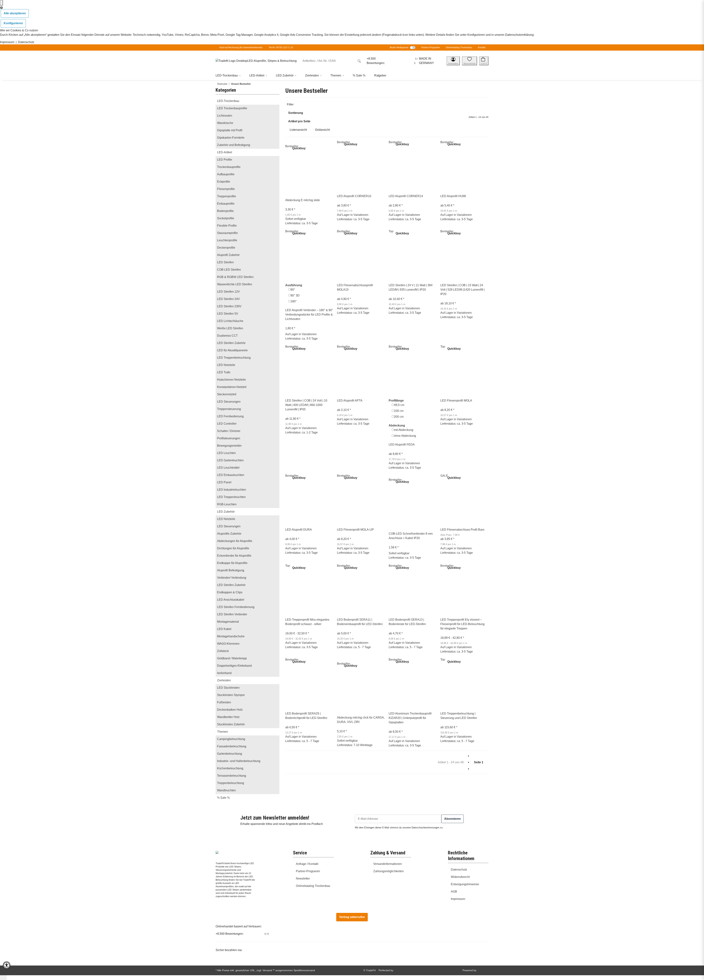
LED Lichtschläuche (230, 321)
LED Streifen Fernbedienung (235, 607)
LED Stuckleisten (228, 687)
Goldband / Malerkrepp (232, 658)
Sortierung (295, 112)
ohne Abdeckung (405, 435)
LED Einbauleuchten (230, 475)
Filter (290, 104)
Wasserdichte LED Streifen (234, 284)
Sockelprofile (225, 218)
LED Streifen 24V (228, 299)
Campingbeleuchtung (231, 739)
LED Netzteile (226, 365)
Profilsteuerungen (228, 438)
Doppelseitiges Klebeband (234, 665)
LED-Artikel (224, 152)
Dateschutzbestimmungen (425, 827)
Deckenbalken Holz (230, 709)
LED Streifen (225, 262)
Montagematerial (228, 621)
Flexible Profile (227, 225)
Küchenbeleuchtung (230, 768)
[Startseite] (231, 61)
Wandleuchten (226, 790)
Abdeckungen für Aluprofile (234, 541)
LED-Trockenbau (228, 100)
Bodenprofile (225, 211)
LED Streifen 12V (228, 291)
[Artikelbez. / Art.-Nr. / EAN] (359, 61)
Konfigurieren (13, 23)
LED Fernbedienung (230, 416)
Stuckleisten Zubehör (231, 724)
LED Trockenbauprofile (232, 108)
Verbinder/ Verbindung (231, 577)
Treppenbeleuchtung (230, 783)
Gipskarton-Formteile (230, 137)
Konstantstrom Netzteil (231, 387)
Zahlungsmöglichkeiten (388, 871)
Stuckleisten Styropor (231, 695)
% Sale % (223, 797)
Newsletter (303, 878)
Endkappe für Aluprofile (232, 563)
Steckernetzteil (226, 394)
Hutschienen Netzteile (231, 379)
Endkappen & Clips (229, 592)
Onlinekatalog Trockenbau (459, 47)
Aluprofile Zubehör (229, 533)
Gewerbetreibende (252, 47)
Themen (222, 731)
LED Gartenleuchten (230, 460)
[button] (453, 60)
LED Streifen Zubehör (231, 343)
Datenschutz (26, 42)
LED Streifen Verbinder (232, 614)
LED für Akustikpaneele (232, 350)
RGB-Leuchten (226, 504)
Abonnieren (452, 818)
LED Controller (226, 423)
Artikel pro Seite (299, 121)
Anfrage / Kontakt (307, 863)
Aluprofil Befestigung (230, 570)
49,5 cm (399, 404)
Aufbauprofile (225, 174)
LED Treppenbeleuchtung (234, 357)
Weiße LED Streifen (230, 328)
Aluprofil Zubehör (228, 255)
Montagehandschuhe (231, 636)
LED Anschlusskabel (230, 599)
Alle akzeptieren (15, 13)
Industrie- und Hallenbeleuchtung (238, 761)
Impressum (7, 42)
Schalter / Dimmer (228, 431)
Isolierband (224, 673)
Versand (267, 970)
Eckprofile (223, 181)
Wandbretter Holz (228, 717)
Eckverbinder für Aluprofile (234, 555)
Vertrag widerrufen (352, 917)
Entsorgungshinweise (465, 884)
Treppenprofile (226, 196)
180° (294, 301)
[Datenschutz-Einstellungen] (1, 3)
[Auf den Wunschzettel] (288, 142)
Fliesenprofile (226, 188)
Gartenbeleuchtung (229, 753)
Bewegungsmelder (229, 445)
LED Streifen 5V (227, 313)
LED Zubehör (226, 511)
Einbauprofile (225, 203)
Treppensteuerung (229, 409)
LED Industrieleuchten (231, 489)
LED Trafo (223, 372)
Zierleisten (224, 680)
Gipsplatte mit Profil (229, 130)
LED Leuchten (226, 453)
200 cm (399, 416)
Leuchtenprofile (227, 240)
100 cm (399, 410)
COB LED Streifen (229, 269)
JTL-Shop (482, 970)
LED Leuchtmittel (228, 467)
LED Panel (224, 482)
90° (293, 289)
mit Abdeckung (403, 429)
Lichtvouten (224, 115)
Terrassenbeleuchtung (231, 775)
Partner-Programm (430, 47)
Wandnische (225, 122)
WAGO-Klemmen (228, 643)
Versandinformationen (387, 863)
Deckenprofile (226, 247)
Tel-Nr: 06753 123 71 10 (281, 47)
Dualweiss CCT (227, 335)
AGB (454, 891)
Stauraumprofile (227, 233)
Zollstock (223, 651)
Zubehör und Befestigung (233, 144)
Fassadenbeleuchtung (231, 746)
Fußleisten (224, 702)
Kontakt (481, 47)
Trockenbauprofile (229, 166)
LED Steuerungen (229, 401)
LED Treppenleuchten (231, 497)
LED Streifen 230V (229, 306)
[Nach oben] (3, 977)
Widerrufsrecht (460, 876)
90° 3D (295, 295)
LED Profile (224, 159)
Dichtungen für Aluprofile (233, 548)
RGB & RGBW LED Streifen (235, 277)
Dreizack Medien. (404, 970)
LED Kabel (224, 629)
